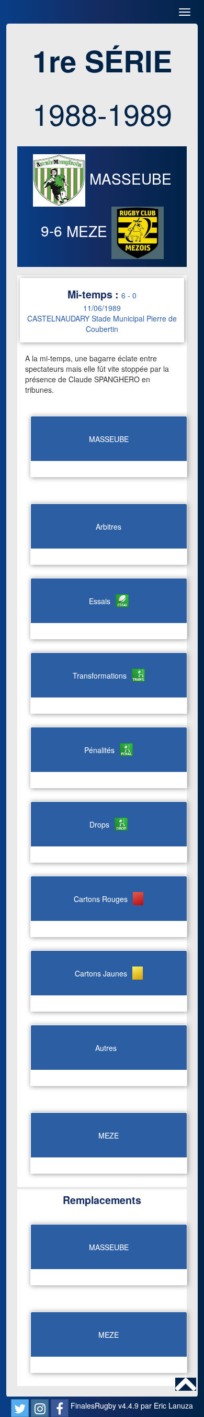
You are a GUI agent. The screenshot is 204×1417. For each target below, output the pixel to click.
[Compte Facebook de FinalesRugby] (60, 1408)
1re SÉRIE (102, 60)
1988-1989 (102, 113)
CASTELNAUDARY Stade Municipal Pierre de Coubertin (102, 323)
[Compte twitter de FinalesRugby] (20, 1408)
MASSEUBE (128, 178)
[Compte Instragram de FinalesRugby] (40, 1408)
